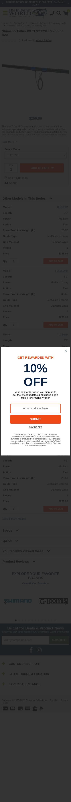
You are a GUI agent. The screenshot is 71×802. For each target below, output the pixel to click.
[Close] (66, 351)
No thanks (35, 427)
